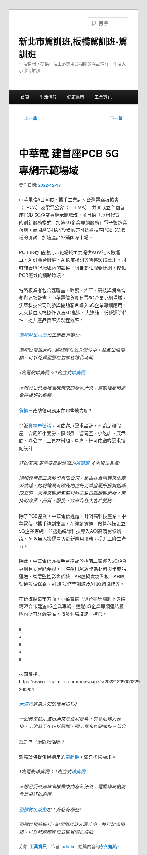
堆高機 (78, 372)
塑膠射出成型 (33, 335)
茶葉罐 (83, 463)
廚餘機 (72, 756)
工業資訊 (103, 97)
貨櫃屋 (26, 410)
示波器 (26, 704)
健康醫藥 (75, 97)
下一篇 (119, 118)
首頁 (25, 97)
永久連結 (108, 846)
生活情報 (48, 97)
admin (68, 846)
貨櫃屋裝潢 (39, 425)
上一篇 (28, 118)
